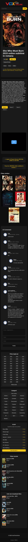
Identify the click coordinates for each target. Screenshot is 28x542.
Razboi (22, 410)
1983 (23, 379)
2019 (23, 359)
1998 (5, 372)
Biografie (6, 398)
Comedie (14, 398)
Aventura (22, 395)
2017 (11, 361)
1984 (17, 379)
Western (6, 418)
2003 (23, 368)
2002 (5, 370)
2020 (17, 359)
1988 (17, 377)
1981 (11, 381)
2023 (23, 356)
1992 (17, 375)
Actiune (5, 395)
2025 (11, 356)
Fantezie (14, 404)
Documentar (14, 401)
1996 (17, 372)
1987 (23, 377)
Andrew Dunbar (16, 69)
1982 (5, 381)
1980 (17, 381)
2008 (17, 365)
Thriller (14, 65)
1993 (11, 375)
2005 (11, 368)
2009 (11, 365)
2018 (5, 361)
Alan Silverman (8, 69)
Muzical (14, 410)
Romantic (14, 412)
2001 (11, 370)
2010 (5, 365)
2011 (23, 363)
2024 (17, 356)
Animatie (14, 395)
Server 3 (18, 107)
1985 (11, 379)
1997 (11, 372)
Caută (25, 8)
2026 (5, 356)
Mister (6, 410)
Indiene (14, 407)
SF (6, 415)
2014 (5, 363)
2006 (5, 368)
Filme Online (14, 393)
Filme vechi (14, 384)
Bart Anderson (11, 70)
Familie (5, 404)
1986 (5, 379)
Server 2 (11, 107)
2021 (11, 359)
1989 (11, 377)
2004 (17, 368)
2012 (17, 363)
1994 (5, 375)
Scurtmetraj (22, 412)
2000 (17, 370)
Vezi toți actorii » (14, 450)
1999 (23, 370)
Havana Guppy (18, 70)
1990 (5, 377)
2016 (17, 361)
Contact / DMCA (14, 540)
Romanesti (6, 412)
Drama (5, 65)
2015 (7, 59)
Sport (14, 415)
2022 (5, 359)
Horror (9, 65)
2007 (23, 365)
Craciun (22, 398)
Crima (6, 401)
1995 (23, 372)
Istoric (22, 407)
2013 (11, 363)
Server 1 (5, 107)
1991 (23, 375)
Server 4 (4, 109)
